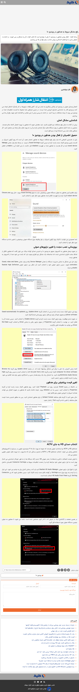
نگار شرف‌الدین (65, 90)
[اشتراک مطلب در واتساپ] (58, 570)
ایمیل (37, 584)
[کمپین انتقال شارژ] (39, 100)
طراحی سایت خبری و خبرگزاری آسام (37, 689)
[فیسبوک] (62, 570)
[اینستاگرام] (35, 682)
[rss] (44, 682)
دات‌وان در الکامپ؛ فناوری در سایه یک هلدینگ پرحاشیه (57, 658)
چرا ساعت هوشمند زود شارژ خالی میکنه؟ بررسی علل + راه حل (55, 652)
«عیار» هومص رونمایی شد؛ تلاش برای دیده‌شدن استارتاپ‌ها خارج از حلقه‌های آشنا (49, 628)
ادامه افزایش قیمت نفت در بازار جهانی (62, 631)
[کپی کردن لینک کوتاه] (16, 570)
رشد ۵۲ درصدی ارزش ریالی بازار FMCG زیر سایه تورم (58, 655)
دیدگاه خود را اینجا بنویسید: (68, 590)
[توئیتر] (65, 570)
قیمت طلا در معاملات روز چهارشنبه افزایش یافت (59, 637)
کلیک (29, 685)
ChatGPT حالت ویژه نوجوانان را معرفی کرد (61, 646)
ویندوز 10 (39, 575)
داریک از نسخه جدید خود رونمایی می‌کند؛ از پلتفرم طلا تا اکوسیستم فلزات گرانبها (50, 625)
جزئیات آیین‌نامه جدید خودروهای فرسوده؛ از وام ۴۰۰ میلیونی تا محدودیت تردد (50, 664)
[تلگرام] (68, 570)
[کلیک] (72, 2)
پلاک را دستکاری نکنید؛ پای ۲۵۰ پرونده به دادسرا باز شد (57, 643)
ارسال (39, 610)
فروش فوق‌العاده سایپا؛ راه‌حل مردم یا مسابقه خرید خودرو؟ (56, 661)
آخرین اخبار (74, 621)
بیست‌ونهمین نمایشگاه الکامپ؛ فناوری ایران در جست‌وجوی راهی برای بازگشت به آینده (48, 667)
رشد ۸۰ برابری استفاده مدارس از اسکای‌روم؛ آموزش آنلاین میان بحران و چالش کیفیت (48, 634)
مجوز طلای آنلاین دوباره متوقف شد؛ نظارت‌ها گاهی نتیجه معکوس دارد (53, 640)
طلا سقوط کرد (70, 649)
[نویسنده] (74, 90)
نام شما (74, 584)
